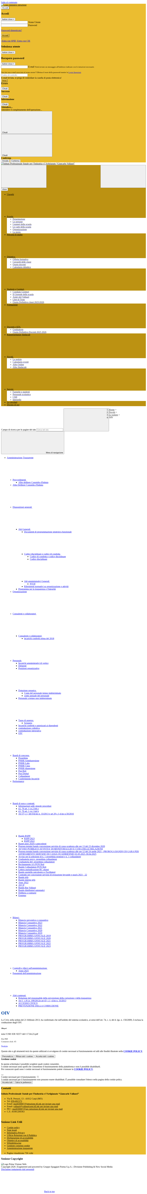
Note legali (12, 1130)
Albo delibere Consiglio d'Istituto (33, 482)
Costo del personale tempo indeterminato (42, 693)
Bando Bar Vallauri (27, 887)
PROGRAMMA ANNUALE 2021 (34, 941)
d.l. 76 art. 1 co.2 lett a (28, 808)
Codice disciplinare (38, 559)
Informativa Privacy (16, 1132)
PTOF (33, 584)
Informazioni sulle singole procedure (34, 806)
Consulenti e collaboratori (24, 614)
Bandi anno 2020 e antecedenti (32, 843)
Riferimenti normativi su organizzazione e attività (46, 586)
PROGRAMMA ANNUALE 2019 (34, 935)
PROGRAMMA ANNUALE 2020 (34, 938)
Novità (112, 412)
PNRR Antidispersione (28, 760)
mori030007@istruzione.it (36, 1104)
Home (112, 409)
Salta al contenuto (9, 2)
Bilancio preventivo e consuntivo (33, 920)
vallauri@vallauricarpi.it (35, 1106)
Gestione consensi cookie (18, 1145)
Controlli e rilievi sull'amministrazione (30, 968)
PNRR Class (24, 766)
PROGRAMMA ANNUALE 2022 (34, 943)
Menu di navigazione (54, 453)
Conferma (15, 161)
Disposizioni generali (22, 507)
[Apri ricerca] (123, 176)
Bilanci (16, 917)
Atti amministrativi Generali (37, 581)
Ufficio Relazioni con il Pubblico (22, 1135)
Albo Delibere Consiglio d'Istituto (28, 485)
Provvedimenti (19, 480)
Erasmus (22, 895)
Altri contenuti (19, 995)
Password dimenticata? (11, 30)
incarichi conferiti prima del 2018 (39, 638)
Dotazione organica (27, 690)
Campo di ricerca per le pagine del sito (18, 429)
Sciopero (28, 723)
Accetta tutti (45, 1056)
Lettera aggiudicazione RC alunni (33, 869)
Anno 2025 (23, 971)
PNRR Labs (24, 763)
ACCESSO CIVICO (28, 1003)
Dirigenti (22, 666)
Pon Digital (23, 773)
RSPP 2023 (29, 838)
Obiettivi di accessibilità (17, 1140)
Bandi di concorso (21, 755)
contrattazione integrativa (29, 731)
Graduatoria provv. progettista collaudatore (37, 859)
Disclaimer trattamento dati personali (17, 1169)
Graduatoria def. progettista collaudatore (36, 862)
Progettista (23, 758)
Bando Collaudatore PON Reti (32, 867)
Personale (17, 660)
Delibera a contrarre (27, 893)
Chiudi (4, 89)
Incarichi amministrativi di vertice (33, 663)
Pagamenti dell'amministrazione (27, 973)
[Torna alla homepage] (73, 163)
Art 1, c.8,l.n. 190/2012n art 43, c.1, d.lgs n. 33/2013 (42, 1000)
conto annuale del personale (36, 695)
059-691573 (16, 1101)
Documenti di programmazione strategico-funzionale (48, 532)
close (4, 189)
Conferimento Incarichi (28, 779)
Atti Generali (24, 529)
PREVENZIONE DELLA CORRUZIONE (38, 1006)
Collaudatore (24, 776)
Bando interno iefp (26, 880)
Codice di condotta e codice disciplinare (48, 556)
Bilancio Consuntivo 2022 (30, 925)
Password (32, 25)
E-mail (31, 67)
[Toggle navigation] (24, 176)
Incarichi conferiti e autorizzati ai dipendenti (38, 725)
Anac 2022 (23, 882)
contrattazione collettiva (29, 728)
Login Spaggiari (74, 72)
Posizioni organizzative (28, 668)
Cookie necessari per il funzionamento (18, 1077)
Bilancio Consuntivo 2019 (30, 933)
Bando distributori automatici (31, 890)
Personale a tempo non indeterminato (35, 698)
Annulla (5, 161)
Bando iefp (23, 877)
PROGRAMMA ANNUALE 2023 (34, 946)
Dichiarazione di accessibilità (20, 1138)
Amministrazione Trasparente (20, 457)
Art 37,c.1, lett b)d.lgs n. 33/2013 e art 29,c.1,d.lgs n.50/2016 (46, 814)
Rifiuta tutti (24, 1056)
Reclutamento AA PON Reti (31, 864)
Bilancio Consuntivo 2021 (30, 928)
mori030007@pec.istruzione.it (37, 1109)
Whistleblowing (14, 1143)
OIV (20, 733)
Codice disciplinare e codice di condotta (42, 554)
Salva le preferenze (23, 1082)
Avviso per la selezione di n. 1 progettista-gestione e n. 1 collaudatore (49, 856)
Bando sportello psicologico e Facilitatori (36, 872)
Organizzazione (20, 591)
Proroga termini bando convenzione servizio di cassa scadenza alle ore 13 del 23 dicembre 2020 (61, 846)
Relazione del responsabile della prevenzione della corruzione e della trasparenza (54, 998)
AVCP (21, 885)
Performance (18, 781)
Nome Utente (34, 22)
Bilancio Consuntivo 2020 (30, 930)
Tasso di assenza (26, 720)
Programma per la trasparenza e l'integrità (37, 589)
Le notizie (113, 415)
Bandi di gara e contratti (24, 803)
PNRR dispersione (26, 768)
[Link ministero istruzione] (14, 5)
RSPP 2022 (29, 841)
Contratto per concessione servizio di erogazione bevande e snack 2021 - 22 (52, 875)
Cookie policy (13, 1127)
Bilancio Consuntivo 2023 (30, 923)
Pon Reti (22, 771)
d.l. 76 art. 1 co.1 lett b (28, 811)
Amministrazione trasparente (20, 1148)
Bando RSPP (24, 836)
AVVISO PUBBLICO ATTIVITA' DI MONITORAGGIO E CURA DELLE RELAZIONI (60, 849)
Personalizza (7, 1056)
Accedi (5, 8)
